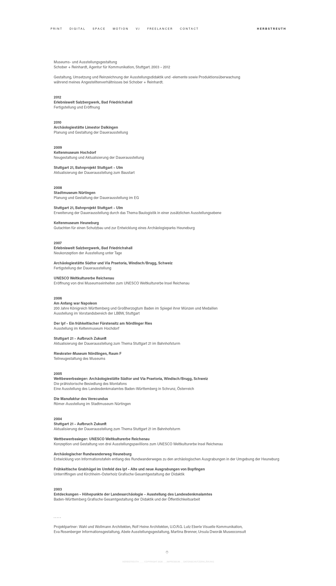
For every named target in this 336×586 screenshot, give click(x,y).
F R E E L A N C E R (159, 28)
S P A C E (99, 28)
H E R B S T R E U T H (271, 28)
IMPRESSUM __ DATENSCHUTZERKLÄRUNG (190, 561)
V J (137, 28)
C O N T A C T (189, 28)
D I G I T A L (77, 28)
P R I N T (56, 28)
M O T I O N (120, 28)
